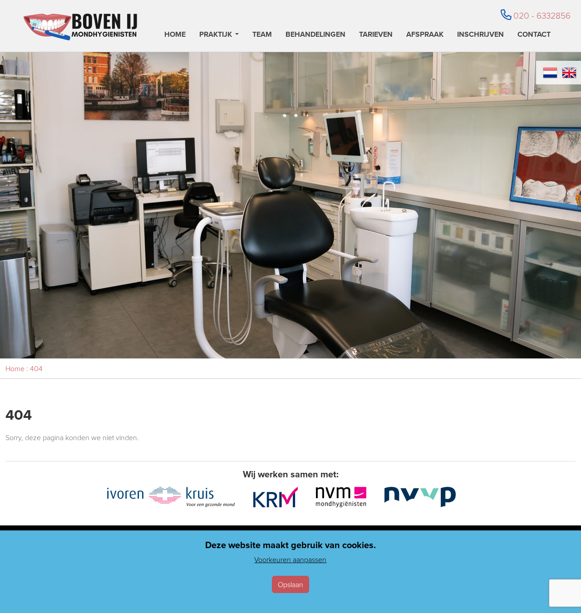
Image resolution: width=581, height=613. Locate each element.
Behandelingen (315, 35)
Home (175, 35)
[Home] (80, 27)
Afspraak (424, 35)
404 (36, 368)
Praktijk (215, 35)
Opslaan (290, 584)
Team (262, 35)
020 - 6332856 (542, 15)
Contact (534, 35)
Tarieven (376, 35)
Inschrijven (480, 35)
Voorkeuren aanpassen (290, 559)
